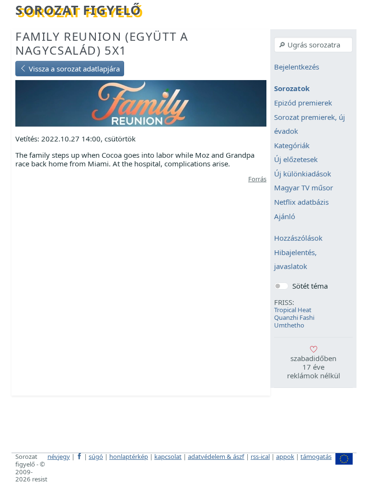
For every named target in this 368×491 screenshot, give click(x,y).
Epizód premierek (303, 102)
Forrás (257, 179)
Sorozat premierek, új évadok (309, 124)
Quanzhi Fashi (294, 317)
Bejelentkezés (296, 66)
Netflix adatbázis (301, 202)
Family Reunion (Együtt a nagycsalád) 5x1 (101, 43)
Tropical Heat (292, 309)
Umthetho (289, 325)
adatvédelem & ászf (216, 456)
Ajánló (284, 216)
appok (285, 456)
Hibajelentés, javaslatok (295, 259)
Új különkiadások (302, 173)
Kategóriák (292, 145)
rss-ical (260, 456)
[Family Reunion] (140, 102)
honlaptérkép (128, 456)
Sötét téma (310, 285)
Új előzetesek (296, 159)
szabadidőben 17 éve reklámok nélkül (313, 366)
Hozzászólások (298, 238)
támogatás (316, 456)
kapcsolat (168, 456)
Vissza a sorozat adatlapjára (73, 68)
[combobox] (313, 44)
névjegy (58, 456)
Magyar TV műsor (303, 188)
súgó (96, 456)
